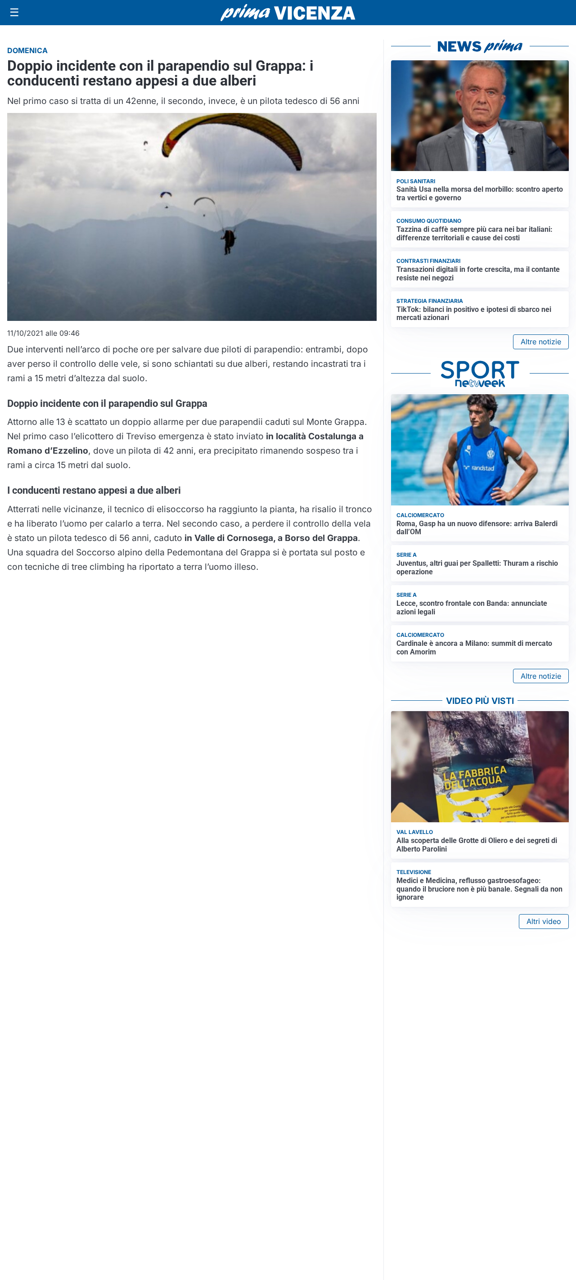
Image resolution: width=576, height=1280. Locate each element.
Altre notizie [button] (541, 341)
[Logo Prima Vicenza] (288, 12)
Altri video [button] (543, 921)
